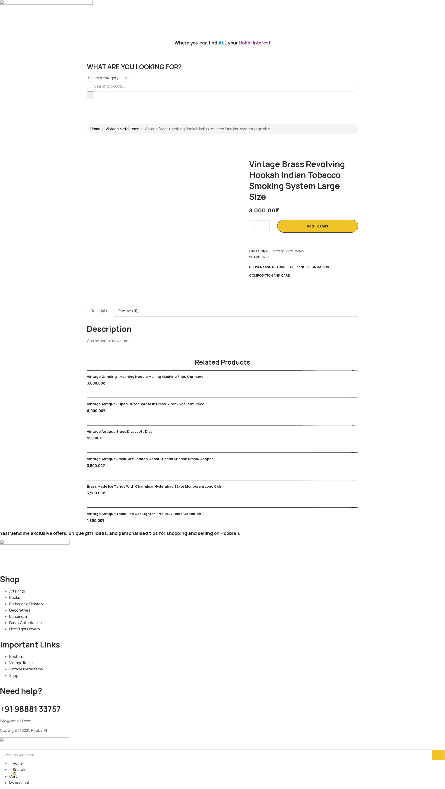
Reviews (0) (128, 310)
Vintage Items (21, 662)
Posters (16, 656)
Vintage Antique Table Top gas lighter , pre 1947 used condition (144, 513)
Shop (13, 675)
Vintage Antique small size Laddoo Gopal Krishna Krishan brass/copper (150, 458)
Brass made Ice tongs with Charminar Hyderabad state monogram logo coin (154, 486)
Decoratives (19, 610)
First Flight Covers (24, 628)
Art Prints (17, 591)
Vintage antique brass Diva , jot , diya (120, 431)
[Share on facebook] (275, 257)
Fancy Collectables (25, 622)
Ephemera (18, 616)
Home (95, 128)
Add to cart (317, 226)
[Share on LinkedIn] (291, 257)
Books (14, 597)
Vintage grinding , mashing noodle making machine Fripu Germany (145, 376)
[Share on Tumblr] (300, 257)
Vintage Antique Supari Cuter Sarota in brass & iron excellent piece (145, 403)
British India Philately (26, 603)
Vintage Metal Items (122, 128)
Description (101, 310)
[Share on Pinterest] (308, 257)
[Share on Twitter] (283, 257)
